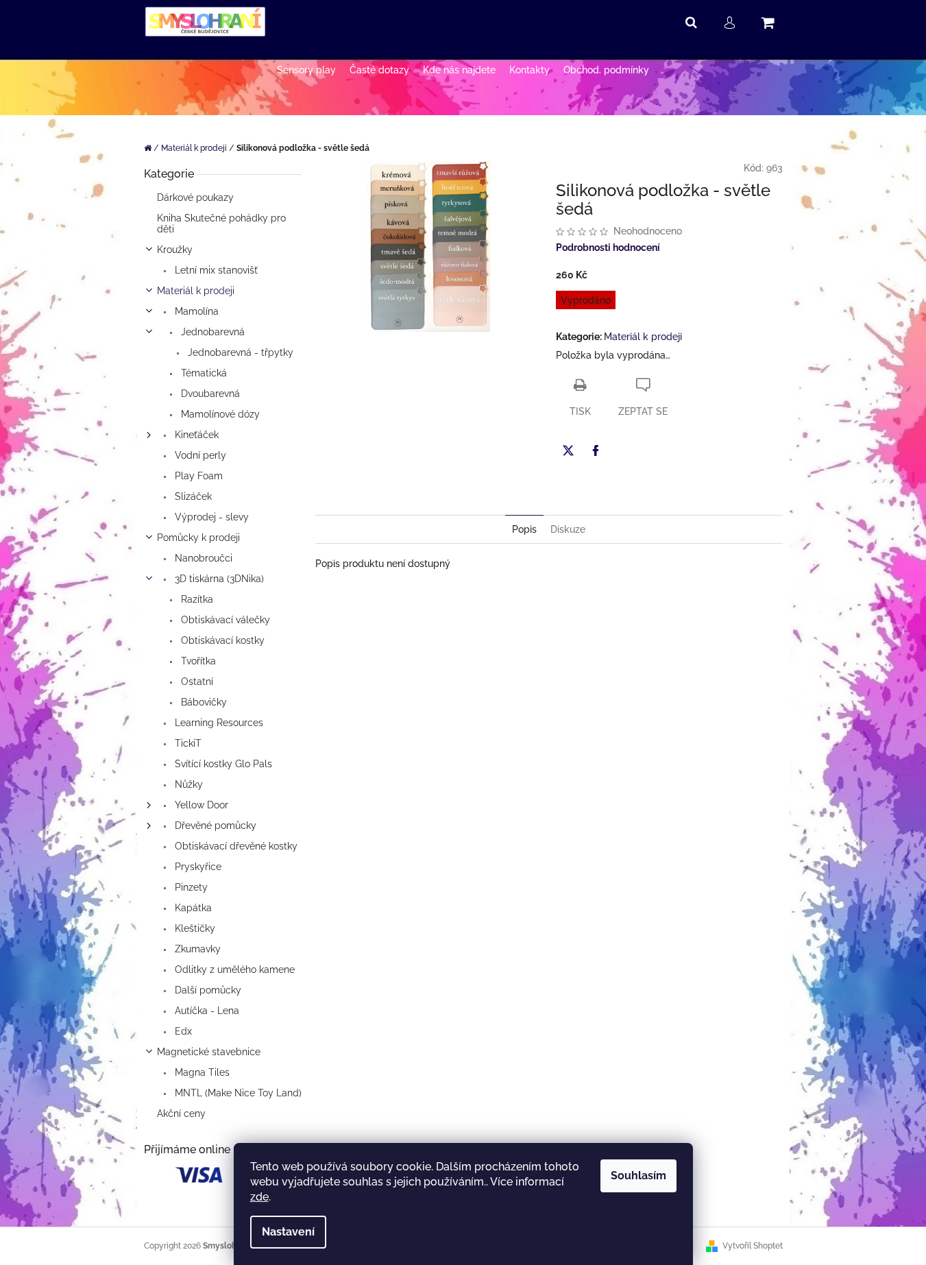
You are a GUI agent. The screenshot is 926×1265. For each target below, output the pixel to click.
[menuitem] (306, 70)
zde (259, 1196)
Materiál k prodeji (195, 290)
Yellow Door (200, 804)
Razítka (195, 599)
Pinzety (190, 887)
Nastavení (288, 1231)
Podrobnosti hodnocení (608, 247)
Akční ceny (181, 1113)
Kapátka (192, 907)
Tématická (202, 373)
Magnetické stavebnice (208, 1051)
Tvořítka (197, 660)
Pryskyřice (196, 866)
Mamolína (195, 311)
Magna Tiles (201, 1072)
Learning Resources (217, 722)
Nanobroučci (202, 558)
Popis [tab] (524, 529)
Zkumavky (196, 948)
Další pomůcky (206, 990)
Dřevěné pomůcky (214, 825)
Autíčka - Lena (205, 1010)
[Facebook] (595, 450)
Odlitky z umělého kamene (233, 969)
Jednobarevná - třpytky (239, 352)
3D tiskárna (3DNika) (218, 578)
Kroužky (175, 249)
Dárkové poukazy (195, 197)
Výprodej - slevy (210, 516)
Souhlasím (638, 1175)
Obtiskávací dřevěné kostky (234, 846)
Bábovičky (202, 702)
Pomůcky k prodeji (198, 537)
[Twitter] (568, 450)
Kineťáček (195, 434)
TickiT (187, 743)
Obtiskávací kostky (221, 640)
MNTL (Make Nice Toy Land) (237, 1092)
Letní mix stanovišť (215, 270)
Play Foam (197, 475)
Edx (182, 1031)
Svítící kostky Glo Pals (222, 763)
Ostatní (195, 681)
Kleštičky (193, 928)
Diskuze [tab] (567, 529)
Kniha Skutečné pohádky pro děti (221, 223)
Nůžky (187, 784)
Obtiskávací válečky (224, 619)
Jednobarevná (211, 331)
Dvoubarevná (209, 393)
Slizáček (192, 496)
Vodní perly (199, 455)
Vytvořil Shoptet (752, 1246)
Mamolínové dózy (219, 414)
